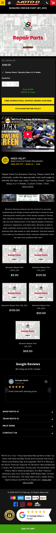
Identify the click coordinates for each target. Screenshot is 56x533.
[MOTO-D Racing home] (28, 2)
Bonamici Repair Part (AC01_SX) (14, 268)
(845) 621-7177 (17, 164)
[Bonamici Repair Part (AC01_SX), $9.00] (14, 254)
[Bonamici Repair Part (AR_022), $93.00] (41, 292)
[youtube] (29, 504)
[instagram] (22, 504)
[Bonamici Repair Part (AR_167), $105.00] (14, 292)
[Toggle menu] (2, 2)
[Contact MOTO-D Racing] (47, 3)
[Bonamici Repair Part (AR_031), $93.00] (28, 330)
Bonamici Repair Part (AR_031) (28, 344)
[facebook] (15, 504)
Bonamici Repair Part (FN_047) (41, 268)
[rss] (38, 504)
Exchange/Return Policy (28, 109)
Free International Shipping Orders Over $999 (28, 101)
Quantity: (6, 78)
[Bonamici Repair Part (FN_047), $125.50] (41, 254)
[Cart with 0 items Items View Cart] (53, 2)
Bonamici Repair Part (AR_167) (14, 305)
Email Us (29, 164)
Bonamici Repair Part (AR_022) (41, 306)
